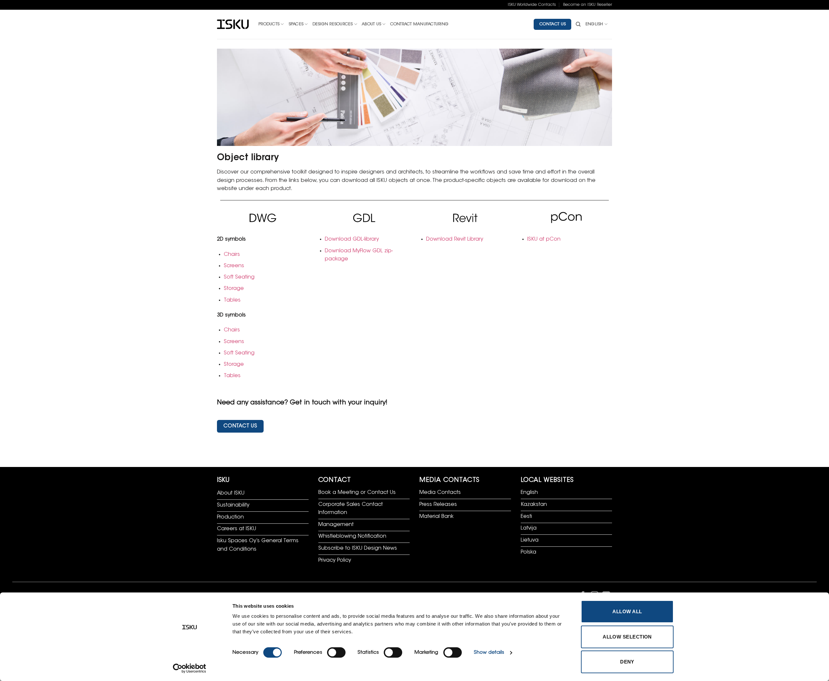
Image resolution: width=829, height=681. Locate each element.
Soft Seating (239, 277)
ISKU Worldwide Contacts (532, 5)
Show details (489, 652)
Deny (627, 661)
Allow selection (627, 636)
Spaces (296, 24)
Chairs (232, 254)
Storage (234, 288)
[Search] (578, 24)
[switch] (336, 652)
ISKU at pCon (544, 239)
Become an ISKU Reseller (587, 5)
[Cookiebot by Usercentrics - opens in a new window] (189, 668)
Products (268, 24)
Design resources (332, 24)
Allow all (627, 611)
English (594, 24)
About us (371, 24)
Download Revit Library (454, 239)
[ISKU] (233, 24)
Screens (234, 266)
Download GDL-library (352, 239)
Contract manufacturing (419, 24)
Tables (232, 300)
